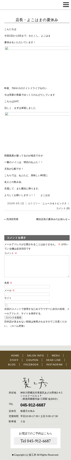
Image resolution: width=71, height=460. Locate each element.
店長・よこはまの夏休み (37, 20)
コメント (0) (63, 208)
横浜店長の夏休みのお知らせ (52, 219)
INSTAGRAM (54, 364)
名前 (8, 282)
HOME (15, 355)
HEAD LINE (53, 360)
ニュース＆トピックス (54, 203)
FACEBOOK (31, 364)
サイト (8, 298)
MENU (56, 355)
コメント (10, 253)
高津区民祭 (12, 219)
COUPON (32, 360)
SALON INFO (35, 355)
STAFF (14, 360)
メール (9, 290)
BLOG (12, 364)
